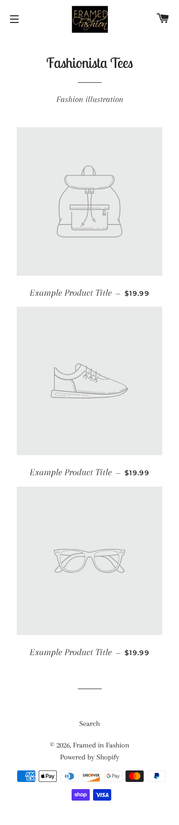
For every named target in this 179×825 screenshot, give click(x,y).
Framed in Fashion (101, 745)
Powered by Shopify (89, 757)
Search (89, 723)
